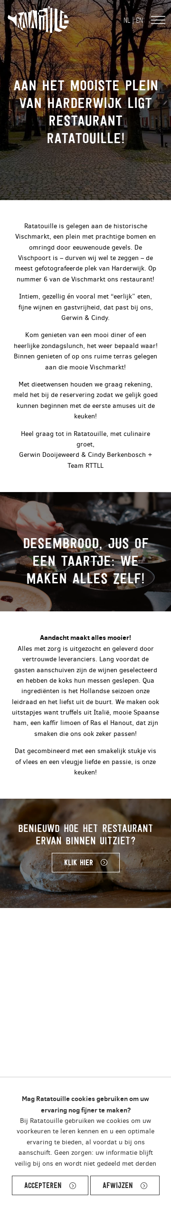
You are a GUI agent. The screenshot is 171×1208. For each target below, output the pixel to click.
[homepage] (38, 20)
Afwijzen (118, 1185)
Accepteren (43, 1185)
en (139, 20)
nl (127, 20)
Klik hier (78, 862)
